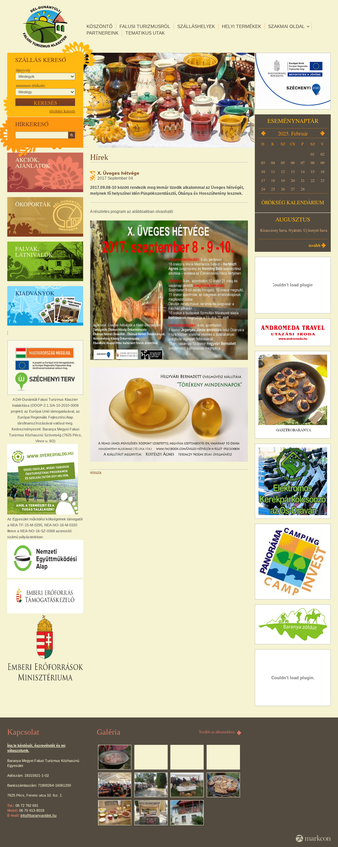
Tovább (315, 245)
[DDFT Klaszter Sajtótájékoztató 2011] (114, 813)
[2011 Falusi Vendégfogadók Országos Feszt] (223, 785)
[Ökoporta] (187, 813)
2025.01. (263, 133)
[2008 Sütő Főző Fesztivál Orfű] (114, 757)
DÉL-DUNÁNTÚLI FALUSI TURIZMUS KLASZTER (44, 26)
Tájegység (23, 70)
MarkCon (313, 838)
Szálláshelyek (196, 26)
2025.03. (322, 133)
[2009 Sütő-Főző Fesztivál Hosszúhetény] (114, 785)
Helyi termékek (241, 26)
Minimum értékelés (30, 85)
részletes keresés (62, 111)
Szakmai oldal (286, 26)
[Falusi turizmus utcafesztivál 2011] (151, 813)
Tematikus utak (145, 33)
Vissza (95, 472)
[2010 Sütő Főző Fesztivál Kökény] (187, 785)
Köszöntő (99, 26)
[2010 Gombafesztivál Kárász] (151, 785)
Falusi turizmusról (144, 26)
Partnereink (102, 33)
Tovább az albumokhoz (217, 732)
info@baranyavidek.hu (38, 815)
